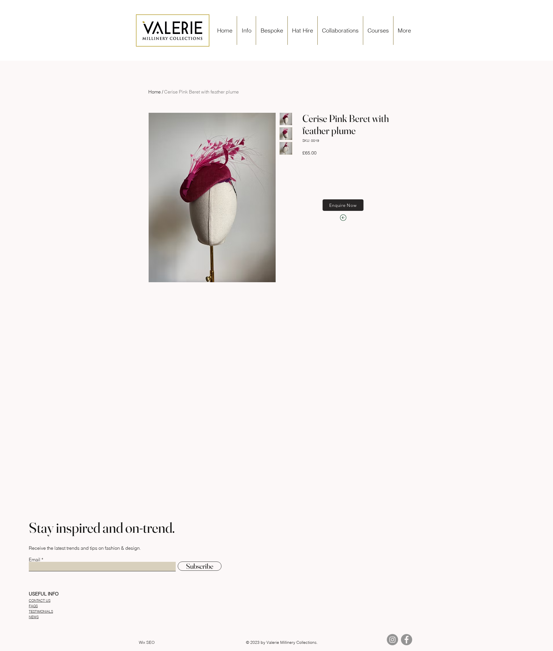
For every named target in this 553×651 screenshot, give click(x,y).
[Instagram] (392, 639)
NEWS (34, 617)
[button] (246, 30)
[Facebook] (406, 639)
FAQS (33, 606)
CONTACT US (39, 600)
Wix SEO (147, 642)
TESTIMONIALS (41, 611)
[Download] (343, 218)
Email (34, 559)
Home (154, 92)
